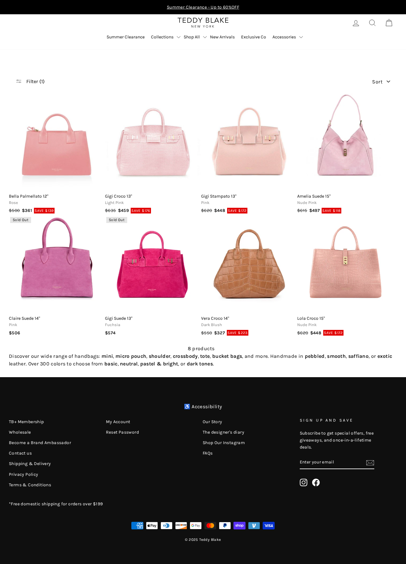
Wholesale (20, 432)
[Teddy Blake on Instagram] (303, 482)
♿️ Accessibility (203, 406)
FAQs (208, 453)
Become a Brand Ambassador (40, 442)
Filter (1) (35, 81)
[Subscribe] (370, 462)
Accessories (284, 37)
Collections (162, 37)
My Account (118, 421)
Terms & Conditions (30, 484)
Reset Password (122, 432)
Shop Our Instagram (224, 442)
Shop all (192, 37)
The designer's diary (223, 432)
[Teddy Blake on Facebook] (316, 482)
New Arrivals (222, 37)
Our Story (212, 421)
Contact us (20, 453)
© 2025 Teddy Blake (203, 539)
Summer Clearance (126, 37)
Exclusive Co (253, 37)
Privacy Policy (23, 474)
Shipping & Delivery (30, 463)
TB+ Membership (26, 421)
